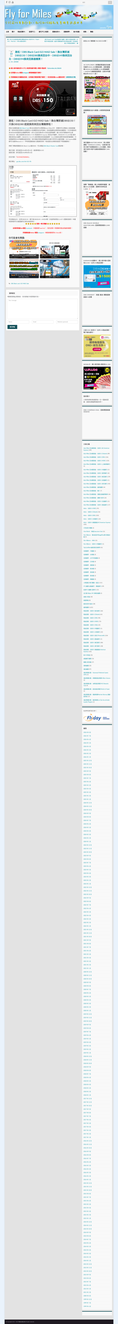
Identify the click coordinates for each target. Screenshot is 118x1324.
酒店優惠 (86, 669)
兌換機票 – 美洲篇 (89, 575)
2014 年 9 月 (87, 1232)
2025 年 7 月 (87, 778)
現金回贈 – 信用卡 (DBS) (91, 618)
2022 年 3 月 (87, 919)
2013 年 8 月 (87, 1278)
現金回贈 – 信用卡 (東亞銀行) (92, 642)
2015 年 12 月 (88, 1183)
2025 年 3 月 (87, 792)
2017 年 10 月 (88, 1105)
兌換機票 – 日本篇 (89, 561)
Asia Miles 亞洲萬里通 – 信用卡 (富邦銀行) (96, 473)
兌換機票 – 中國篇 (89, 551)
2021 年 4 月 (87, 958)
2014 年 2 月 (87, 1257)
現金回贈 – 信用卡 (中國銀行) (92, 628)
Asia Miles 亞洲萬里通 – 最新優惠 (93, 487)
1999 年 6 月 (87, 1306)
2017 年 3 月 (87, 1130)
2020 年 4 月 (87, 1000)
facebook (29, 228)
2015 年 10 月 (88, 1190)
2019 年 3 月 (87, 1046)
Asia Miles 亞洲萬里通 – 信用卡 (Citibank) (95, 453)
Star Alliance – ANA (89, 540)
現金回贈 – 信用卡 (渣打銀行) (92, 646)
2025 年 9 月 (87, 771)
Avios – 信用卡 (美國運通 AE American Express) (97, 522)
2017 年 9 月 (87, 1109)
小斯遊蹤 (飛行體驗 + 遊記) (91, 582)
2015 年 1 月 (87, 1218)
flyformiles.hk (22, 1321)
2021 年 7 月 (87, 947)
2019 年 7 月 (87, 1031)
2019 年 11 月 (88, 1017)
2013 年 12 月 (88, 1264)
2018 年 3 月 (87, 1088)
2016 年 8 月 (87, 1155)
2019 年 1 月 (87, 1053)
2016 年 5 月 (87, 1165)
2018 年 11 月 (88, 1060)
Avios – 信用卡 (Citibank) (91, 512)
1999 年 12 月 (88, 1299)
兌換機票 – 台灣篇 (89, 554)
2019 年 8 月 (87, 1028)
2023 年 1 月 (87, 884)
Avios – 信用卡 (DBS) (90, 515)
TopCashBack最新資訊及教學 (92, 547)
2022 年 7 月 (87, 905)
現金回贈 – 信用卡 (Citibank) (92, 614)
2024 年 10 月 (88, 810)
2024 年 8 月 (87, 817)
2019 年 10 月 (88, 1021)
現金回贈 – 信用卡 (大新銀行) (92, 632)
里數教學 (67, 32)
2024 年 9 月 (87, 813)
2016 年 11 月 (88, 1144)
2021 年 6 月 (87, 950)
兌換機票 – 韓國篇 (89, 579)
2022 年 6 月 (87, 908)
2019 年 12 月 (88, 1014)
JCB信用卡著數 (88, 528)
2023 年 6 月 (87, 866)
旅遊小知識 (87, 597)
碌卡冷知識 (87, 655)
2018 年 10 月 (88, 1063)
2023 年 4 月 (87, 873)
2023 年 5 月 (87, 869)
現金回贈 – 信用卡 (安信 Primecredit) (94, 635)
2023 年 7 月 (87, 862)
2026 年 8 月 (87, 732)
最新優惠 (16, 61)
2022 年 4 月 (87, 915)
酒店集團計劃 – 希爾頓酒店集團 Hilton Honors (97, 678)
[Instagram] (10, 2)
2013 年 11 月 (88, 1267)
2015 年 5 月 (87, 1204)
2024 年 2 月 (87, 838)
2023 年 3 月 (87, 877)
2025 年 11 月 (88, 764)
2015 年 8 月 (87, 1193)
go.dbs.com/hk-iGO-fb (24, 161)
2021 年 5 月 (87, 954)
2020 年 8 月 (87, 986)
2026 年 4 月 (87, 746)
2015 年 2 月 (87, 1215)
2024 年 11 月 (88, 806)
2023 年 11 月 (88, 848)
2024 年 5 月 (87, 827)
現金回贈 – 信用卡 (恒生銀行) (92, 611)
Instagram (25, 72)
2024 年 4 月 (87, 831)
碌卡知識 (76, 32)
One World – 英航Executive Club (93, 531)
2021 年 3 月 (87, 961)
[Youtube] (13, 2)
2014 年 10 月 (88, 1229)
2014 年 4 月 (87, 1250)
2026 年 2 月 (87, 753)
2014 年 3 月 (87, 1253)
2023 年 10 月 (88, 852)
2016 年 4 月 (87, 1169)
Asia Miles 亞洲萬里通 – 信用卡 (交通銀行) (96, 501)
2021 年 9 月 (87, 940)
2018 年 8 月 (87, 1070)
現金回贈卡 (21, 32)
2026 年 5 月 (87, 743)
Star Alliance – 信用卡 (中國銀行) (93, 544)
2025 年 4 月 (87, 788)
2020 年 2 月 (87, 1007)
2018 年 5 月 (87, 1081)
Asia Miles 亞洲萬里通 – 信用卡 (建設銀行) (96, 505)
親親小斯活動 (87, 662)
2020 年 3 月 (87, 1003)
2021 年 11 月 (88, 933)
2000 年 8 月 (87, 1296)
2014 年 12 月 (88, 1222)
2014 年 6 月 (87, 1243)
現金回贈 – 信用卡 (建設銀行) (92, 639)
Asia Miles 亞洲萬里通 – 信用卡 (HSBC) (95, 460)
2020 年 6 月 (87, 993)
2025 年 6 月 (87, 781)
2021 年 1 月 (87, 968)
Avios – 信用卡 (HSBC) (90, 508)
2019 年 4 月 (87, 1042)
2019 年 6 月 (87, 1035)
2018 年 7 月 (87, 1074)
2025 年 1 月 (87, 799)
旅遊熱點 (86, 600)
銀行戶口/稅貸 (44, 32)
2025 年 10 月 (88, 767)
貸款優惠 (86, 665)
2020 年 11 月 (88, 975)
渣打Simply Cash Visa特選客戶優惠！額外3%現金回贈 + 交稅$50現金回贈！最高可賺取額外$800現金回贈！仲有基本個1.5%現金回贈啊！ (61, 41)
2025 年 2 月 (87, 796)
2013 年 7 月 (87, 1281)
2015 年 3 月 (87, 1211)
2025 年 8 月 (87, 774)
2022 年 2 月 (87, 922)
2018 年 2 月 (87, 1091)
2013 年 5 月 (87, 1289)
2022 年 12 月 (88, 887)
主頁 (7, 32)
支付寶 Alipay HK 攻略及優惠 (92, 593)
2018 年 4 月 (87, 1084)
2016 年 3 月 (87, 1172)
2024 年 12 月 (88, 803)
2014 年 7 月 (87, 1239)
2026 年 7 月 (87, 736)
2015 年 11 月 (88, 1186)
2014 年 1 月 (87, 1260)
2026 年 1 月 (87, 757)
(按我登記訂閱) (71, 77)
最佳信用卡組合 (88, 604)
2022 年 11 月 (88, 891)
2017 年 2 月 (87, 1134)
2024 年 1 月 (87, 841)
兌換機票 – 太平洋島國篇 (91, 558)
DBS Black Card (24, 128)
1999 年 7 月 (87, 1303)
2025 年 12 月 (88, 760)
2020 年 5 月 (87, 996)
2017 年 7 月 (87, 1116)
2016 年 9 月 (87, 1151)
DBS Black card (15, 283)
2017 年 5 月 (87, 1123)
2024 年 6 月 (87, 824)
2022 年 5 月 (87, 912)
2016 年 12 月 (88, 1141)
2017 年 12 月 (88, 1098)
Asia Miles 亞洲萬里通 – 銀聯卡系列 (94, 498)
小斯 (11, 61)
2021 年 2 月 (87, 965)
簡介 (13, 32)
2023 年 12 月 (88, 845)
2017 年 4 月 (87, 1127)
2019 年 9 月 (87, 1024)
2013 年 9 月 (87, 1274)
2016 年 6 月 (87, 1162)
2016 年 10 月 (88, 1148)
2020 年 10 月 (88, 979)
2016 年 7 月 (87, 1158)
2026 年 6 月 (87, 739)
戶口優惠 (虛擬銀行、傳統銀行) (92, 586)
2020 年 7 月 (87, 989)
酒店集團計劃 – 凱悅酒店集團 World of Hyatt (97, 689)
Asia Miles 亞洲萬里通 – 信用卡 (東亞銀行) (96, 476)
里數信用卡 (56, 32)
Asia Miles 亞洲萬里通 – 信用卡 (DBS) (94, 457)
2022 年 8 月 (87, 901)
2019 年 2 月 (87, 1049)
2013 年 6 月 (87, 1285)
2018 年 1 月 (87, 1095)
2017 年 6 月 (87, 1119)
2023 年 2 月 (87, 880)
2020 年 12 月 (88, 972)
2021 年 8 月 (87, 943)
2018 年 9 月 (87, 1067)
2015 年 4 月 (87, 1208)
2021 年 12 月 (88, 929)
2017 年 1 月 (87, 1137)
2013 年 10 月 (88, 1271)
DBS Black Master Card (51, 146)
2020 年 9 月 (87, 982)
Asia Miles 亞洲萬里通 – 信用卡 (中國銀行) (96, 469)
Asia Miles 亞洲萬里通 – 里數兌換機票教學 (96, 494)
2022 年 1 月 (87, 926)
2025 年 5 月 (87, 785)
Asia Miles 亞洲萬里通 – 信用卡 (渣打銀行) (96, 483)
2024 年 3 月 (87, 834)
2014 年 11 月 (88, 1225)
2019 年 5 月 (87, 1038)
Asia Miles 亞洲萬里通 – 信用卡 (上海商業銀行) (97, 464)
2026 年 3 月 (87, 750)
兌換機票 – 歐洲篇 (89, 568)
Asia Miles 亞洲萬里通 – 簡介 (92, 491)
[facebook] (6, 2)
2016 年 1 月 (87, 1179)
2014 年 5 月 (87, 1246)
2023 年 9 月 (87, 855)
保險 (85, 32)
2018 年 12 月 (88, 1056)
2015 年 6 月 (87, 1200)
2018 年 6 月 (87, 1077)
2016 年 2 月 (87, 1176)
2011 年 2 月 (87, 1292)
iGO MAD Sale (24, 283)
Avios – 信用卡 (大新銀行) (91, 519)
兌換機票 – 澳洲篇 (89, 572)
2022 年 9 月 (87, 898)
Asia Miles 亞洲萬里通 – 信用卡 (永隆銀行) (96, 480)
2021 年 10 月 (88, 936)
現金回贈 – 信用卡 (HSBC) (91, 621)
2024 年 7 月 (87, 820)
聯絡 (91, 32)
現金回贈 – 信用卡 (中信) (91, 625)
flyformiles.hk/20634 (54, 68)
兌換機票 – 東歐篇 (89, 565)
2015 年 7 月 (87, 1197)
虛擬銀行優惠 (87, 658)
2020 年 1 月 (87, 1010)
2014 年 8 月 (87, 1236)
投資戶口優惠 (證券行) (90, 590)
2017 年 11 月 (88, 1102)
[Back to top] (114, 1320)
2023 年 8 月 (87, 859)
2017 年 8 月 (87, 1112)
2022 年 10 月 (88, 894)
